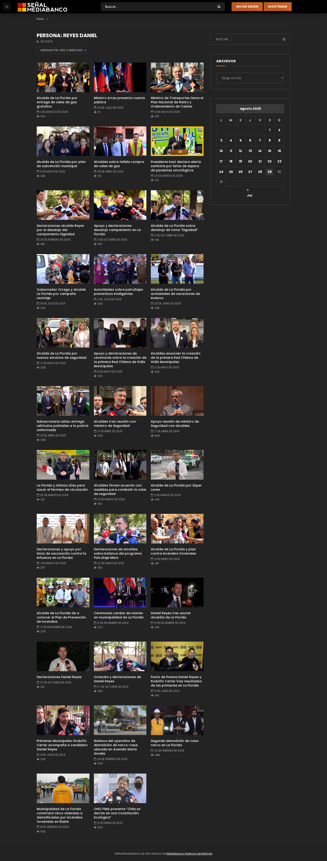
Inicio (40, 19)
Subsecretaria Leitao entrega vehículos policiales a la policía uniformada (62, 425)
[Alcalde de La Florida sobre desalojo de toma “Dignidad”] (177, 205)
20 (250, 161)
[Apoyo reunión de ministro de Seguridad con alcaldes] (177, 401)
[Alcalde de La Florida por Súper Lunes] (177, 465)
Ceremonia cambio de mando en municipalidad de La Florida (118, 615)
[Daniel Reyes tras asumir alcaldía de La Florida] (177, 592)
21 (260, 161)
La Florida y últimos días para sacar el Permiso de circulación (62, 487)
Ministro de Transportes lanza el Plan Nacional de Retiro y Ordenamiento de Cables (177, 102)
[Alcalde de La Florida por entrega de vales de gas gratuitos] (63, 77)
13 (250, 151)
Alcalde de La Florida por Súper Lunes (176, 487)
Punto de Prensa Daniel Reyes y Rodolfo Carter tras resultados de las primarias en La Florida (176, 681)
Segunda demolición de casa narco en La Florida (174, 743)
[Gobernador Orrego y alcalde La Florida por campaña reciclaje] (63, 269)
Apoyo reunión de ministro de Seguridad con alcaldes (175, 423)
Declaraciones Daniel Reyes (59, 677)
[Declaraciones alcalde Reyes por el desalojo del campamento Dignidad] (63, 205)
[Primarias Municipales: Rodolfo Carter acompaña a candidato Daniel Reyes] (63, 720)
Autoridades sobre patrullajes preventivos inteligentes (118, 291)
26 (240, 172)
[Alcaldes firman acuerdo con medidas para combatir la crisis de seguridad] (120, 465)
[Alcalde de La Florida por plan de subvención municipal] (63, 141)
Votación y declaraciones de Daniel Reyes (117, 679)
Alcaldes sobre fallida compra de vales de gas (119, 164)
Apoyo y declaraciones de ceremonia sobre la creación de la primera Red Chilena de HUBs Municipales (120, 359)
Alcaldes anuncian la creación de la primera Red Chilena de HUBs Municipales (175, 357)
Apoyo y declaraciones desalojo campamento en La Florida (117, 229)
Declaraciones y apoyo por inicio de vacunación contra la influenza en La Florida (61, 553)
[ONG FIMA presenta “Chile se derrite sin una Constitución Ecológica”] (120, 788)
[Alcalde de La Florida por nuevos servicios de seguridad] (63, 333)
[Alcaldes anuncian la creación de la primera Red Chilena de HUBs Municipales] (177, 333)
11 (231, 151)
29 (270, 172)
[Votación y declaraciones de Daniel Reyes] (120, 656)
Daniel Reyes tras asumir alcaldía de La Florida (171, 615)
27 (250, 172)
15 (269, 151)
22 (270, 161)
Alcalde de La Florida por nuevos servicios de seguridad (61, 355)
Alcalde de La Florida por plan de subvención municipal (61, 164)
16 (279, 151)
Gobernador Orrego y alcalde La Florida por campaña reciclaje (61, 293)
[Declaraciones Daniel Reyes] (63, 656)
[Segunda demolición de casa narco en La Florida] (177, 720)
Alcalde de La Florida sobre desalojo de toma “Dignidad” (174, 227)
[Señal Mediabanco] (42, 6)
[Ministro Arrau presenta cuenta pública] (120, 77)
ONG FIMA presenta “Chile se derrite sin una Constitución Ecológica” (117, 813)
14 (260, 151)
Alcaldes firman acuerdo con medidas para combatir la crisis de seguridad (120, 489)
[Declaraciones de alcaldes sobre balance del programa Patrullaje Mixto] (120, 528)
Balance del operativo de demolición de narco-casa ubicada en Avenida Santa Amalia (116, 747)
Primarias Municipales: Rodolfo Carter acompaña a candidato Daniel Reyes (62, 745)
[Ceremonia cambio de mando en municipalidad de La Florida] (120, 592)
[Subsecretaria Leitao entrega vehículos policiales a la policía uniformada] (63, 401)
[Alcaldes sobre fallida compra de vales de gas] (120, 141)
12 (240, 151)
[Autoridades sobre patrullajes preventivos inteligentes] (120, 269)
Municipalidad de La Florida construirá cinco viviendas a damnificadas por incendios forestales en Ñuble (60, 815)
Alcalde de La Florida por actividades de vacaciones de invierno (175, 293)
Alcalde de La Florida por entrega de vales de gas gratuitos (57, 102)
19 (240, 161)
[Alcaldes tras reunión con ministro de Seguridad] (120, 401)
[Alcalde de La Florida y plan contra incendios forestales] (177, 528)
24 (221, 172)
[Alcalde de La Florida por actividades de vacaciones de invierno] (177, 269)
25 (231, 172)
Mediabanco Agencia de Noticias (189, 853)
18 (230, 161)
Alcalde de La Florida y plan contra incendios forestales (173, 551)
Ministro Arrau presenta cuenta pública (119, 100)
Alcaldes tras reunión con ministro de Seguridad (115, 423)
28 (260, 172)
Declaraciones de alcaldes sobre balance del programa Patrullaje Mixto (118, 553)
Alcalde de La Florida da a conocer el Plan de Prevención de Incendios (61, 617)
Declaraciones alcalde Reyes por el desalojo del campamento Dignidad (60, 229)
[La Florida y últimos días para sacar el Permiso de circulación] (63, 465)
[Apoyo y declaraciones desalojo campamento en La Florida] (120, 205)
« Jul (249, 190)
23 (279, 161)
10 (221, 151)
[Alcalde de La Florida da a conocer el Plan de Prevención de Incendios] (63, 592)
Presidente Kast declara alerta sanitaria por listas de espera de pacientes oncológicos (176, 166)
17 (221, 161)
